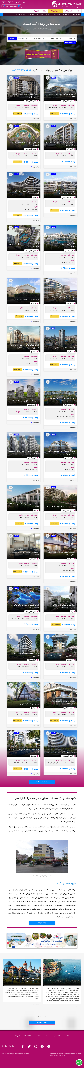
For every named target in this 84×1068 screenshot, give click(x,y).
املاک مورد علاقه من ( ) (10, 6)
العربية (24, 2)
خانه (78, 11)
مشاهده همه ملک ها (42, 782)
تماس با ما (36, 11)
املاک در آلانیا (68, 14)
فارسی (18, 2)
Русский (11, 2)
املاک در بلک (39, 14)
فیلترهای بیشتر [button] (69, 42)
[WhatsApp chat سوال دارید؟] (79, 1063)
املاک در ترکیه (69, 11)
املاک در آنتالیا (76, 14)
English (4, 2)
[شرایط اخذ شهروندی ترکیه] (42, 54)
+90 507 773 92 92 (21, 70)
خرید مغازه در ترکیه (58, 1035)
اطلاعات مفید (27, 1035)
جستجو (12, 38)
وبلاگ (44, 11)
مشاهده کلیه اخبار (42, 1022)
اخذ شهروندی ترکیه (55, 11)
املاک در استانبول (57, 14)
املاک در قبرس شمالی (19, 14)
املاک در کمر (48, 14)
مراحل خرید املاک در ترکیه (42, 1035)
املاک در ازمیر (30, 14)
